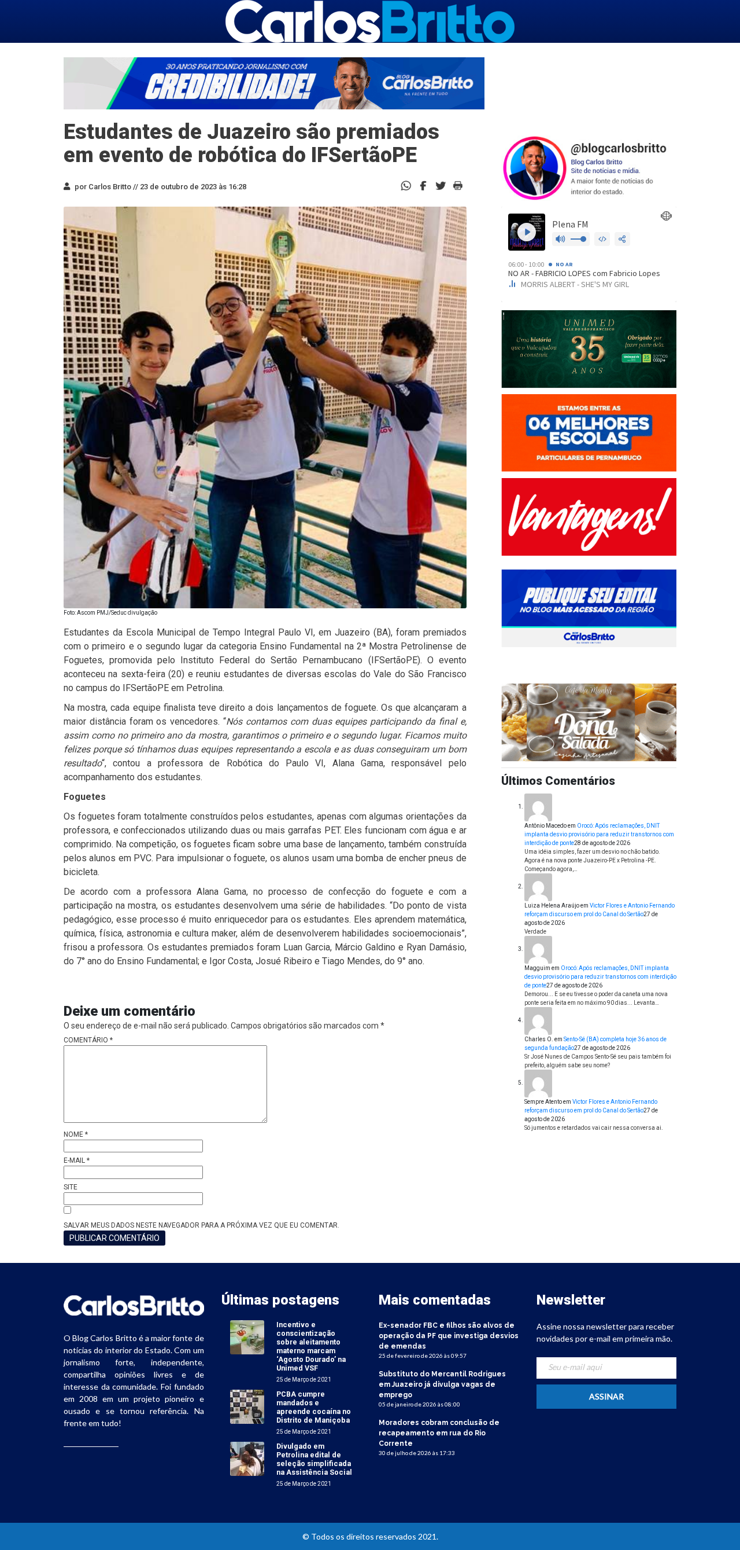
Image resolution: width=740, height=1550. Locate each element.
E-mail (77, 1160)
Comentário (88, 1040)
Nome (76, 1134)
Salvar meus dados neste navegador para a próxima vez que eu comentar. (201, 1225)
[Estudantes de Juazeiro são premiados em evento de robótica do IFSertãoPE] (423, 185)
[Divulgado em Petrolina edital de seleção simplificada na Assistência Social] (247, 1458)
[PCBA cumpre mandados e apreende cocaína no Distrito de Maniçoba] (247, 1406)
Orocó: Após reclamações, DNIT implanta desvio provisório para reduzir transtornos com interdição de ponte (599, 834)
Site (70, 1187)
